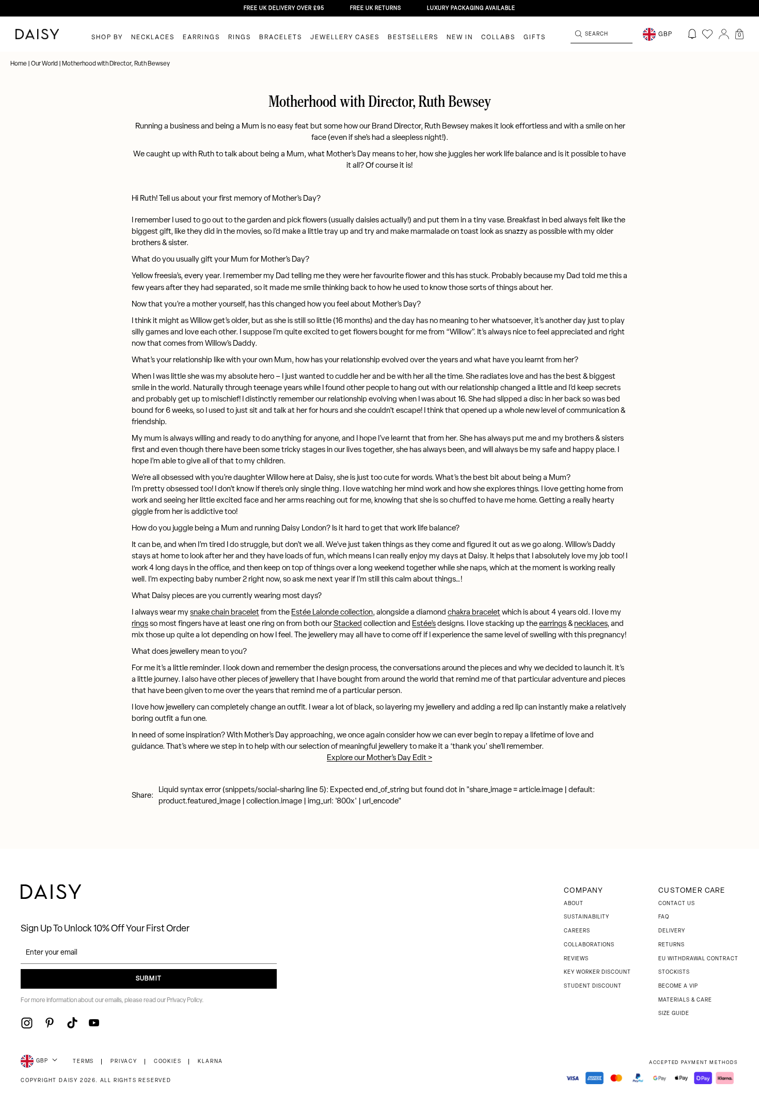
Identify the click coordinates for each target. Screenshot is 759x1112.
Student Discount (593, 986)
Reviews (576, 959)
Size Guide (673, 1014)
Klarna (210, 1062)
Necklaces (153, 38)
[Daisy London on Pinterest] (49, 1023)
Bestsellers (413, 38)
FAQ (663, 917)
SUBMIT (149, 979)
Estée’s (424, 624)
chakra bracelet (474, 613)
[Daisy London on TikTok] (72, 1023)
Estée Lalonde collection (332, 613)
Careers (577, 931)
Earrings (201, 38)
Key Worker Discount (597, 972)
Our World (44, 64)
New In (460, 38)
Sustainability (586, 917)
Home (19, 64)
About (573, 904)
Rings (239, 38)
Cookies (168, 1062)
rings (140, 624)
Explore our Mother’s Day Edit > (379, 758)
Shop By (107, 38)
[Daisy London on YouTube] (94, 1022)
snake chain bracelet (224, 613)
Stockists (674, 972)
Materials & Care (685, 1000)
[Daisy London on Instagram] (27, 1023)
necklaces (590, 624)
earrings (552, 624)
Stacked (348, 624)
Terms (83, 1062)
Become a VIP (678, 986)
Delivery (671, 931)
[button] (739, 34)
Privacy (123, 1062)
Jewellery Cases (345, 38)
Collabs (498, 38)
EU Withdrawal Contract (698, 959)
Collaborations (589, 945)
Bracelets (280, 38)
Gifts (535, 38)
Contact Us (676, 904)
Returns (671, 945)
